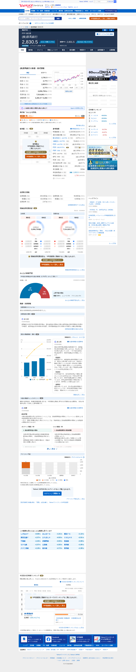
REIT (99, 14)
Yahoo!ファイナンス (63, 654)
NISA (86, 11)
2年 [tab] (82, 87)
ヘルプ (91, 1)
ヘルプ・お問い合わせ (63, 660)
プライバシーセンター (42, 658)
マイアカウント (110, 11)
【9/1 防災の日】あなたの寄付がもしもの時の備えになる (37, 1)
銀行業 (28, 33)
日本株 (27, 11)
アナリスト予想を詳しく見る (76, 499)
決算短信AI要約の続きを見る (74, 329)
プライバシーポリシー (29, 658)
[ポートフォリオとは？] (30, 23)
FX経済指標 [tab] (89, 649)
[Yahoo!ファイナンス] (31, 5)
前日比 (36, 585)
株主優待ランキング (59, 14)
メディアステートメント (74, 658)
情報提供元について (78, 129)
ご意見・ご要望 (75, 660)
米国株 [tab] (80, 649)
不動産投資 (77, 11)
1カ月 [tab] (66, 87)
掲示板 (61, 11)
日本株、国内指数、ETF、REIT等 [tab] (55, 649)
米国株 (33, 11)
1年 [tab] (77, 87)
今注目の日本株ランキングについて (73, 582)
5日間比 (68, 585)
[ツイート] (111, 30)
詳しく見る (51, 449)
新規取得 (58, 5)
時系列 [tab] (105, 649)
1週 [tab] (61, 87)
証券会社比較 (69, 11)
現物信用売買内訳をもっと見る (75, 270)
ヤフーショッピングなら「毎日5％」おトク (65, 7)
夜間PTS (43, 72)
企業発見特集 (82, 18)
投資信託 (47, 11)
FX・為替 (40, 11)
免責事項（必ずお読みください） (92, 658)
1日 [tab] (56, 87)
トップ (22, 11)
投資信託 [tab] (97, 649)
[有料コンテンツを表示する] (80, 147)
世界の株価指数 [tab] (71, 649)
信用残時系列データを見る (76, 205)
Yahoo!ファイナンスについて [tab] (35, 649)
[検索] (115, 1)
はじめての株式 (109, 14)
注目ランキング (46, 14)
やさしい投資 (72, 18)
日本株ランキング (34, 14)
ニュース (54, 11)
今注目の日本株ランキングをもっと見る (71, 627)
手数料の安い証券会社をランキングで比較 (35, 104)
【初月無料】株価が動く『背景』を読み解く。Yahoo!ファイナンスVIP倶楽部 (44, 502)
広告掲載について (61, 658)
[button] (52, 449)
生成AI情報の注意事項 (76, 341)
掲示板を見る (80, 125)
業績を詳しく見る (79, 394)
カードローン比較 (95, 11)
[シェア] (105, 30)
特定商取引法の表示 (108, 658)
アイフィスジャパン (77, 457)
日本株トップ (23, 14)
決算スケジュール (82, 14)
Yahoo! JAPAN (83, 1)
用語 (28, 77)
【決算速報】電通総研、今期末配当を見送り (68, 619)
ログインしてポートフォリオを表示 (44, 23)
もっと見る (112, 123)
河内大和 (110, 1)
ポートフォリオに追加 (106, 34)
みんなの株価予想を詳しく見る (75, 300)
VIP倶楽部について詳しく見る (35, 156)
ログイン (47, 7)
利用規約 (52, 658)
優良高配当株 (71, 14)
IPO (93, 14)
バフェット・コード (77, 337)
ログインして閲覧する (52, 493)
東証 (27, 72)
